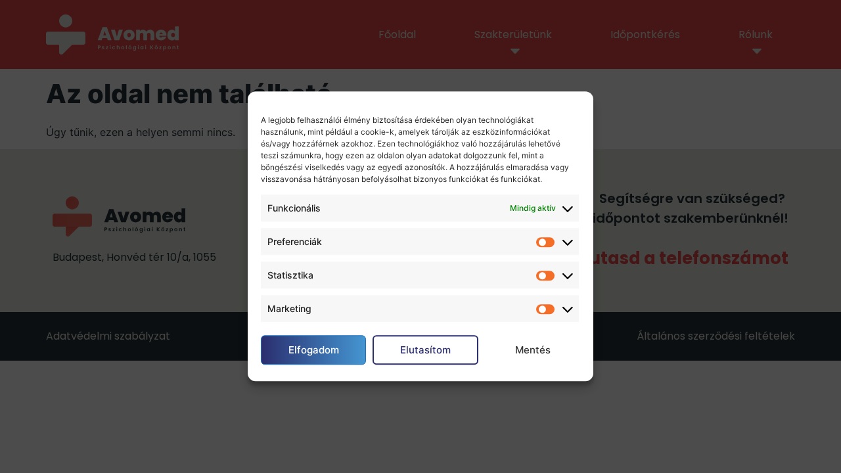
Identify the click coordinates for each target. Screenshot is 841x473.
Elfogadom (313, 350)
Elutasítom (425, 350)
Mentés (533, 350)
